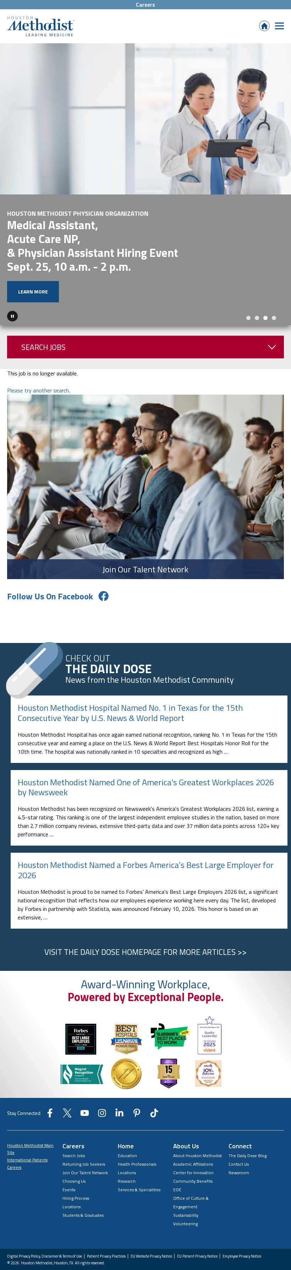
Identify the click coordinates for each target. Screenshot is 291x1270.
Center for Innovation (193, 1140)
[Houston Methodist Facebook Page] (49, 1083)
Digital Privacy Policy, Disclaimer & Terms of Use (44, 1224)
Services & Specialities (139, 1157)
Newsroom (239, 1140)
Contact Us (239, 1131)
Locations (71, 1174)
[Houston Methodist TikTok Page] (154, 1083)
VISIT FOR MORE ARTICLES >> (145, 920)
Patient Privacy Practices (106, 1224)
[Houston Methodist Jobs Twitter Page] (67, 1083)
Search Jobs (43, 314)
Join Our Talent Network (85, 1140)
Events (68, 1157)
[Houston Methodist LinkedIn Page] (119, 1083)
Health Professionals (137, 1131)
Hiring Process (75, 1165)
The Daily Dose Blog (248, 1123)
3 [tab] (265, 286)
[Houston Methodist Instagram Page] (102, 1083)
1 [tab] (248, 286)
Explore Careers (39, 259)
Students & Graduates (83, 1183)
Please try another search (38, 358)
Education (127, 1123)
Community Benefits (193, 1148)
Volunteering (185, 1191)
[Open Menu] (279, 25)
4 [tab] (274, 286)
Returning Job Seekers (83, 1131)
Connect (240, 1113)
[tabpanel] (145, 168)
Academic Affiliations (193, 1131)
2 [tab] (257, 286)
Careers (145, 4)
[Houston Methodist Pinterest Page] (136, 1083)
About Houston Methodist (197, 1123)
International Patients (27, 1127)
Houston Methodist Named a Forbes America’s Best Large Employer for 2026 (146, 837)
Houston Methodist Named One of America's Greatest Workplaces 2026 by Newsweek (146, 754)
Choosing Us (74, 1148)
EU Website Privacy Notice (151, 1224)
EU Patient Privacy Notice (197, 1224)
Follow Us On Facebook (50, 563)
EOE (177, 1157)
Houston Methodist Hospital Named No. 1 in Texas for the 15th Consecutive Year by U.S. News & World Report (130, 680)
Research (127, 1148)
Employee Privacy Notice (242, 1224)
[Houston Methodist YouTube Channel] (84, 1083)
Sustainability (185, 1183)
